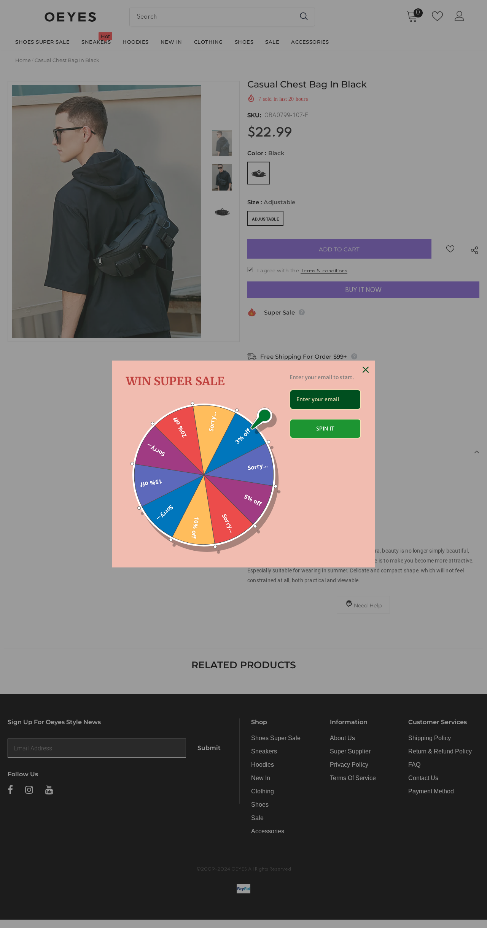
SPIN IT (325, 428)
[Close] (365, 370)
